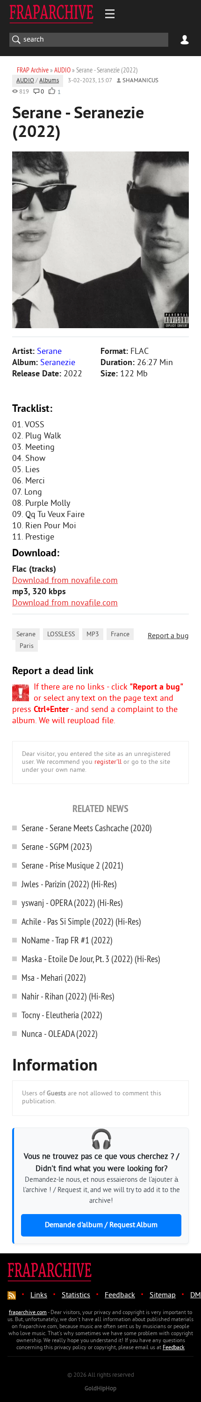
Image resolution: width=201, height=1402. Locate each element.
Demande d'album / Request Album (101, 1225)
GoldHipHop (100, 1389)
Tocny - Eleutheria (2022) (62, 1015)
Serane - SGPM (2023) (57, 846)
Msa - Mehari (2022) (54, 977)
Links (38, 1295)
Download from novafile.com (65, 580)
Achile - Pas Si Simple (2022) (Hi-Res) (81, 921)
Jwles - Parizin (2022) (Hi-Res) (69, 884)
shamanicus (140, 81)
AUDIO (25, 81)
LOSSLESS (61, 635)
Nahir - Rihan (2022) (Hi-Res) (68, 996)
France (120, 635)
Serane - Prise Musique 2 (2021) (72, 865)
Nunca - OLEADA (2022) (60, 1033)
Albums (49, 81)
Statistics (76, 1295)
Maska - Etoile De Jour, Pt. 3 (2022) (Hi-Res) (91, 958)
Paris (27, 646)
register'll (108, 762)
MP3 (92, 635)
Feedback (120, 1295)
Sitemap (163, 1295)
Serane (26, 635)
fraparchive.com (28, 1312)
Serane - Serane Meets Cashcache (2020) (87, 828)
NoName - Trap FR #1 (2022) (67, 940)
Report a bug (168, 636)
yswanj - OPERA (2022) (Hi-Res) (72, 902)
